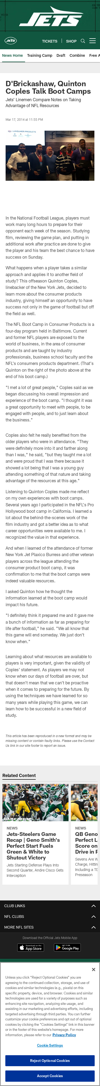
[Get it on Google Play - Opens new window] (67, 950)
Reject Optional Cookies (50, 1060)
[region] (50, 1024)
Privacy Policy (64, 1035)
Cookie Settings (50, 1045)
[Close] (93, 969)
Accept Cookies (50, 1076)
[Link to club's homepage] (10, 38)
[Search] (83, 40)
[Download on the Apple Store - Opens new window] (30, 948)
